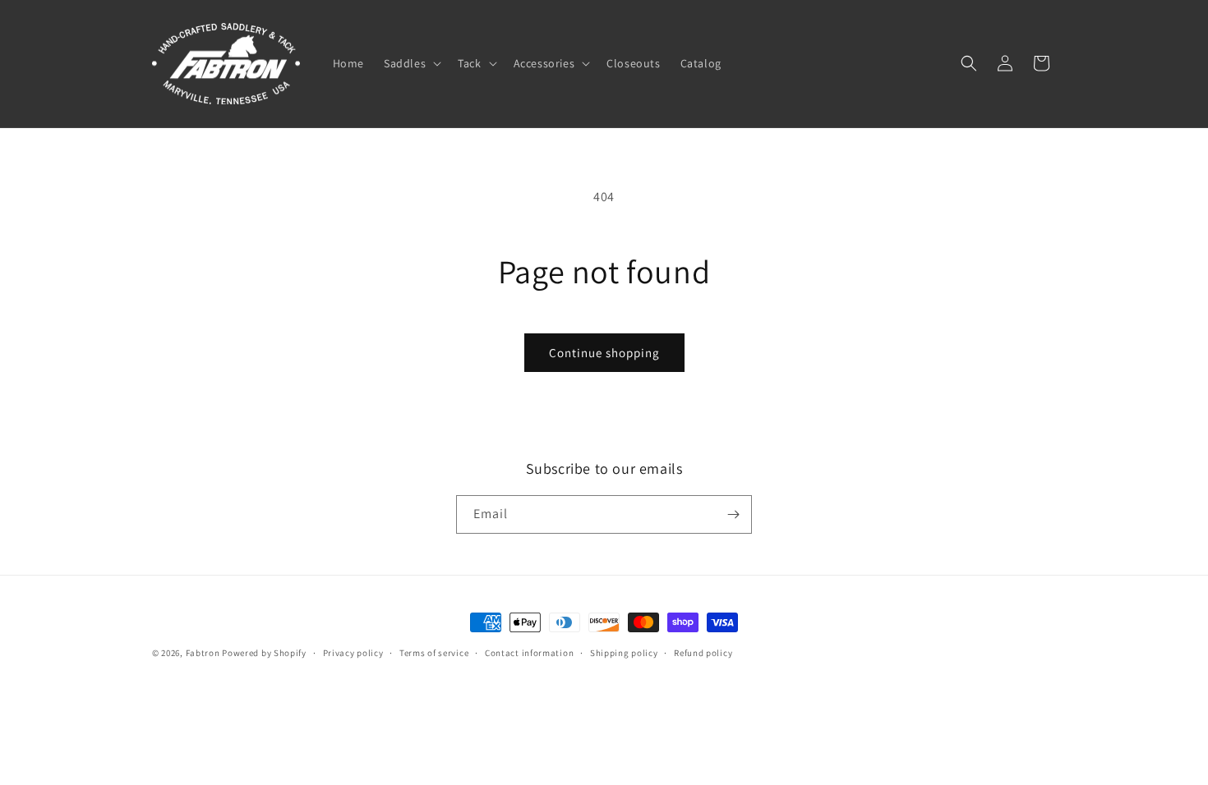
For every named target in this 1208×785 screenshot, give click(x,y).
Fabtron (203, 653)
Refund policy (703, 653)
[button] (411, 63)
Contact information (529, 653)
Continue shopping (604, 352)
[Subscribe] (733, 514)
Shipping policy (624, 653)
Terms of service (433, 653)
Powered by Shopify (264, 653)
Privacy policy (353, 653)
